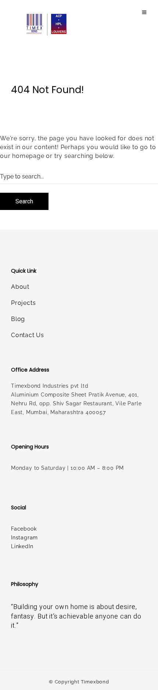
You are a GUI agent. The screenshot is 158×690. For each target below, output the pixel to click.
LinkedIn (22, 546)
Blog (18, 319)
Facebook (23, 529)
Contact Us (27, 335)
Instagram (24, 537)
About (20, 286)
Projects (23, 302)
